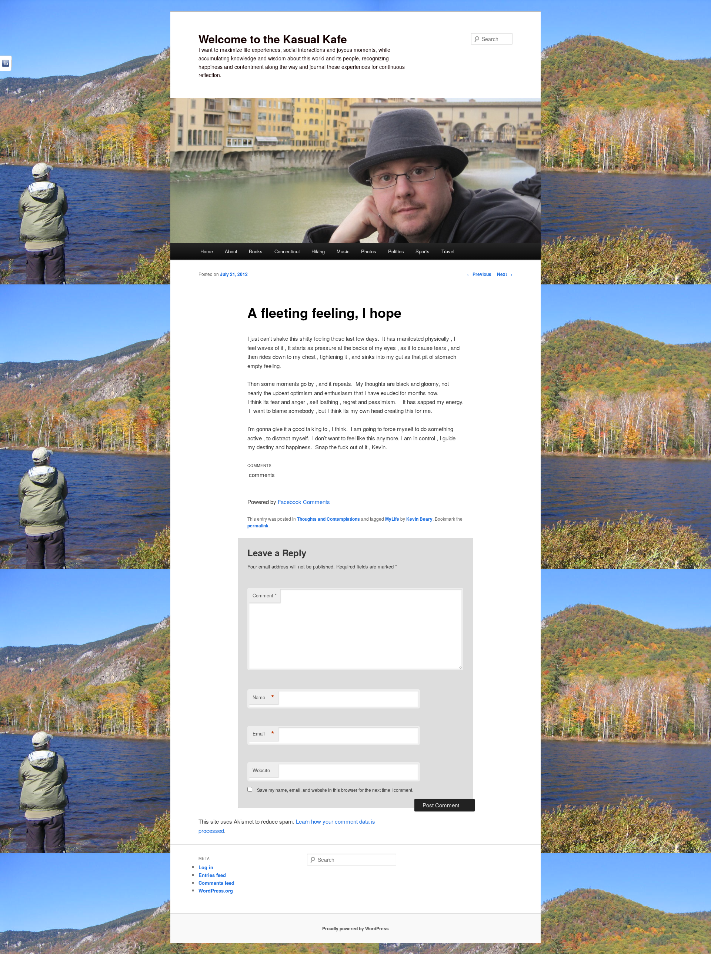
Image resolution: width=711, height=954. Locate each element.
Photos (368, 251)
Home (206, 251)
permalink (257, 525)
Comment (265, 595)
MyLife (392, 519)
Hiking (318, 251)
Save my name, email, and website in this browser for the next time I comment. (335, 790)
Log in (205, 867)
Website (261, 770)
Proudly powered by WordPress (355, 928)
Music (343, 251)
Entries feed (212, 874)
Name (263, 697)
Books (256, 251)
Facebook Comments (304, 502)
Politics (396, 251)
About (231, 251)
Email (263, 734)
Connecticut (287, 251)
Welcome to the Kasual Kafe (272, 39)
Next (505, 274)
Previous (479, 274)
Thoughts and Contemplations (328, 519)
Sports (422, 251)
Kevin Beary (419, 519)
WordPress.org (215, 890)
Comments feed (216, 882)
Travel (447, 251)
